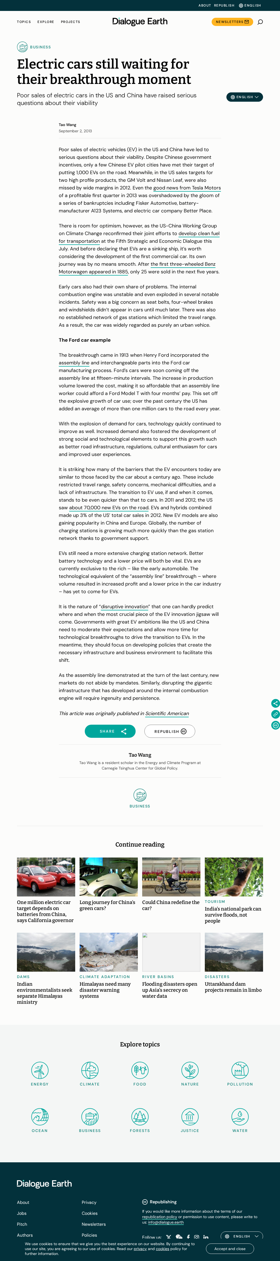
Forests (140, 1130)
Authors (25, 1235)
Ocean (40, 1130)
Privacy (89, 1202)
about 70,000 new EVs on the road (108, 507)
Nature (190, 1084)
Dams (23, 976)
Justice (190, 1130)
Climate (90, 1084)
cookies (162, 1248)
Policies (89, 1235)
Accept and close (230, 1248)
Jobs (22, 1213)
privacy (140, 1248)
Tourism (215, 901)
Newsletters (230, 22)
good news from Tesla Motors (187, 188)
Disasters (217, 976)
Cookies (90, 1213)
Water (240, 1130)
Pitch (22, 1224)
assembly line (74, 362)
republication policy (159, 1216)
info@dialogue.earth (166, 1222)
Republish (224, 5)
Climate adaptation (105, 976)
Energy (40, 1084)
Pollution (240, 1084)
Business (90, 1130)
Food (140, 1084)
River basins (158, 976)
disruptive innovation (124, 606)
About (205, 5)
